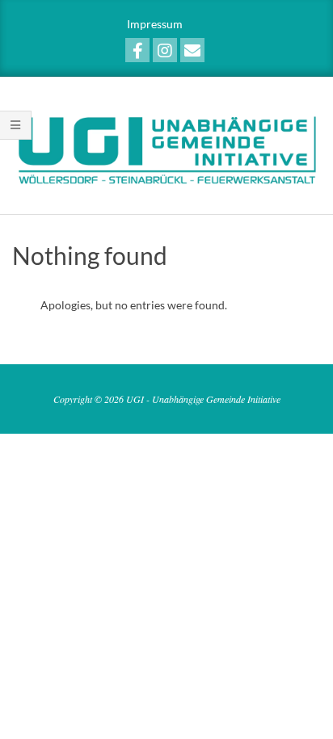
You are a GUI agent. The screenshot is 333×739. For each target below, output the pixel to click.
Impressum (155, 24)
